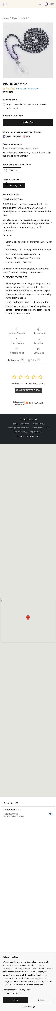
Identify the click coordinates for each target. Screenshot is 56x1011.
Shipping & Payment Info (18, 427)
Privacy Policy (38, 424)
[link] (28, 1005)
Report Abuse (36, 431)
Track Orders (17, 342)
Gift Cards (39, 352)
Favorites (38, 342)
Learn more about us (12, 993)
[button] (5, 4)
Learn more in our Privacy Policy (17, 990)
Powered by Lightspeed (28, 436)
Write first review (29, 390)
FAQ (47, 427)
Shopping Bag (17, 352)
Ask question (33, 88)
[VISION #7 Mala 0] (28, 50)
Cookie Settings (20, 431)
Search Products (17, 333)
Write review (21, 88)
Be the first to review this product (28, 383)
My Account (39, 333)
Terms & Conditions (20, 424)
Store (14, 18)
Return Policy (37, 427)
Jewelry (25, 18)
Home (6, 18)
